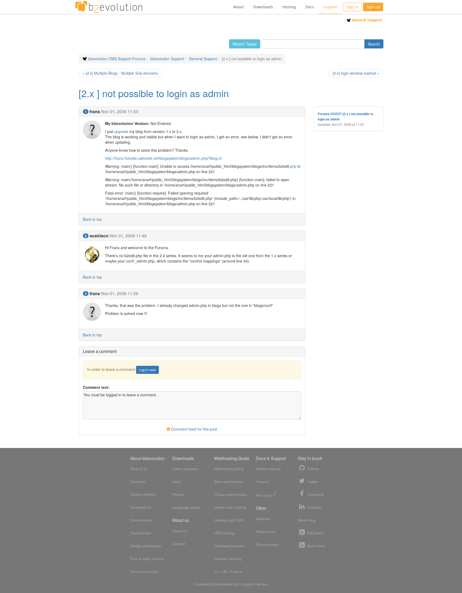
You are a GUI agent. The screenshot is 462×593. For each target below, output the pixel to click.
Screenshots (140, 507)
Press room (265, 532)
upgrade (121, 131)
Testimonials (140, 533)
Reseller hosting (227, 559)
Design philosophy (145, 546)
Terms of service (144, 571)
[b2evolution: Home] (109, 7)
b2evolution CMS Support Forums (116, 58)
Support (330, 6)
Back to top (92, 219)
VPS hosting (224, 533)
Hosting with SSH (228, 520)
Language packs (186, 507)
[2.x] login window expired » (356, 73)
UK (224, 571)
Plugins (178, 494)
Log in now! (147, 369)
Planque (261, 584)
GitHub (312, 469)
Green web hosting (230, 507)
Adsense (263, 519)
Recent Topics (245, 44)
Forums (262, 482)
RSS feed (314, 533)
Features (137, 482)
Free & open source (147, 559)
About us (179, 531)
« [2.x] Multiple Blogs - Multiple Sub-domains (120, 73)
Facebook (315, 494)
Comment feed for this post (193, 429)
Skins (176, 482)
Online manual (268, 469)
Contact (178, 544)
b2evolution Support (167, 58)
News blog (306, 520)
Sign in (352, 6)
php (293, 166)
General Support (366, 19)
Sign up (373, 6)
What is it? (139, 469)
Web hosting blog (229, 469)
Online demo (141, 520)
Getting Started (143, 494)
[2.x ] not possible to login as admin (154, 93)
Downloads (263, 6)
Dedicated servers (229, 546)
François (245, 584)
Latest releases (185, 469)
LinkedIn (314, 507)
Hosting (289, 6)
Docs (309, 6)
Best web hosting (228, 482)
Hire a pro (266, 495)
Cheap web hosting (230, 494)
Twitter (312, 482)
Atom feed (315, 546)
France (236, 571)
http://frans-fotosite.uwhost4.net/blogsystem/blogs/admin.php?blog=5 (163, 158)
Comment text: (96, 387)
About (238, 6)
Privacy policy (267, 544)
